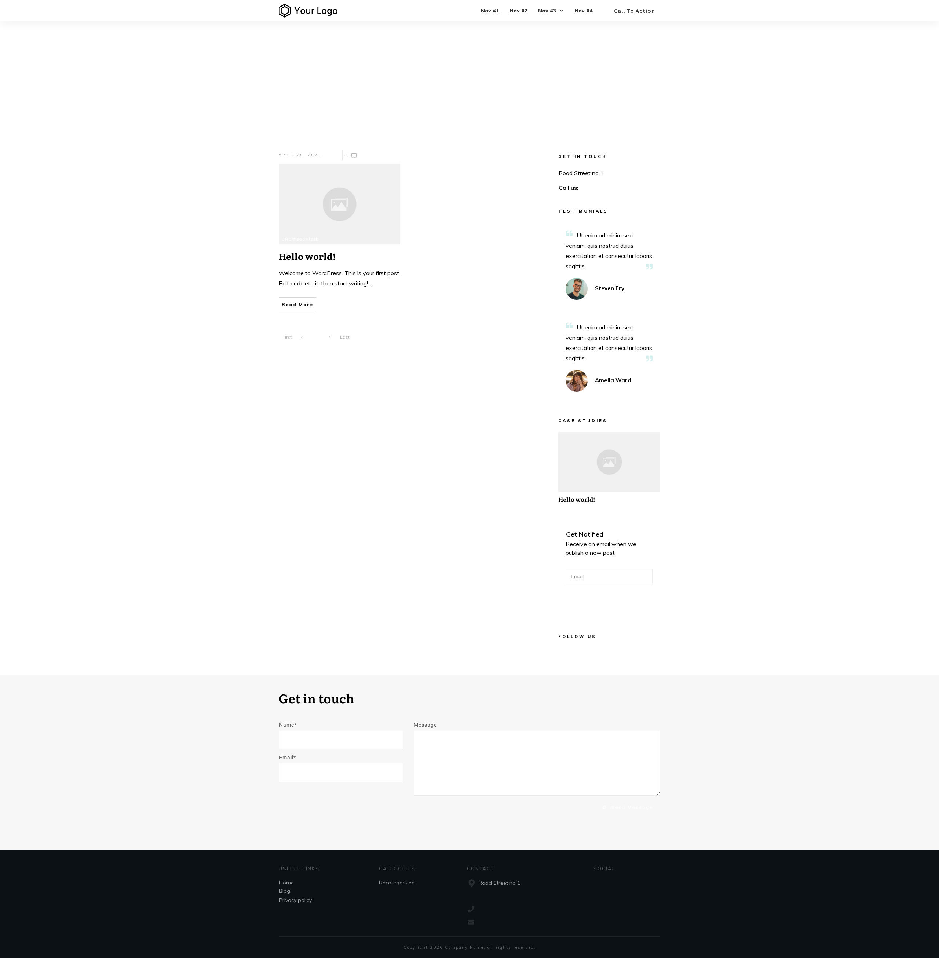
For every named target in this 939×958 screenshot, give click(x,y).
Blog (284, 891)
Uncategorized (300, 239)
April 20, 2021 (300, 154)
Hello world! (609, 471)
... (371, 283)
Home (286, 882)
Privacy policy (295, 900)
